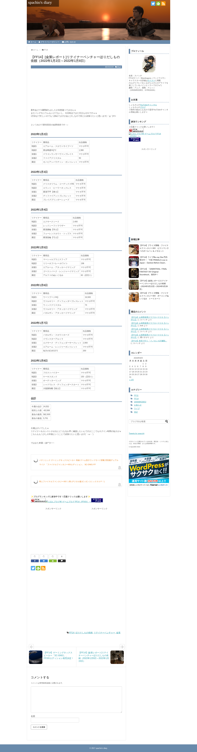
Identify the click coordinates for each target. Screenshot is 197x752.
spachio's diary (40, 2)
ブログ (143, 107)
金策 (118, 633)
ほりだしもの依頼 (84, 633)
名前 (33, 716)
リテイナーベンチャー (104, 633)
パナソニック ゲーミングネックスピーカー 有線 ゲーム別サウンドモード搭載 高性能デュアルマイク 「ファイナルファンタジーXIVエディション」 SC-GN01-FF (78, 462)
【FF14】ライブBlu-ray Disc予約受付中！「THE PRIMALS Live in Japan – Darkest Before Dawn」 (153, 260)
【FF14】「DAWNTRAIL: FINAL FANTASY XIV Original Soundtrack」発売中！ (153, 272)
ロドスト (151, 80)
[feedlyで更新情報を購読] (158, 3)
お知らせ (138, 405)
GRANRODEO (140, 402)
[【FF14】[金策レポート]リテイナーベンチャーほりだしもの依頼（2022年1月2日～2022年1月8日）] (44, 560)
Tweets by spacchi (136, 433)
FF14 (119, 67)
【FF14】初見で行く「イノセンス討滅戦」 (149, 341)
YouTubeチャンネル (148, 105)
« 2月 (131, 380)
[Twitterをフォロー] (153, 3)
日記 (136, 412)
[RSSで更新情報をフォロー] (163, 3)
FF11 (136, 395)
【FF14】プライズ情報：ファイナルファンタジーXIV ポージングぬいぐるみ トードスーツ (154, 296)
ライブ (137, 408)
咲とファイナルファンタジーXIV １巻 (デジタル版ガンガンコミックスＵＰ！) (72, 481)
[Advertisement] (76, 88)
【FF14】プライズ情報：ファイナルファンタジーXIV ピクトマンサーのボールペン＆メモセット (154, 248)
